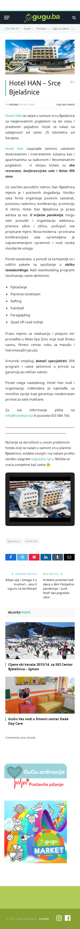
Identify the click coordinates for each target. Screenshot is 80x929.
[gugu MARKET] (35, 862)
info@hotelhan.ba (19, 415)
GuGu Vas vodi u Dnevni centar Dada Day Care (38, 721)
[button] (30, 510)
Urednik (13, 104)
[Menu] (6, 17)
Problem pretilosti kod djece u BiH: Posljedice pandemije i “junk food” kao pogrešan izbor (58, 588)
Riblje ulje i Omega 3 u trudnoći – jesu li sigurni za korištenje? (21, 584)
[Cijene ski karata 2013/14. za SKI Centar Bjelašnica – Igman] (40, 640)
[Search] (74, 17)
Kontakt (44, 919)
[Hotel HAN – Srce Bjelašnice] (40, 57)
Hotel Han (14, 148)
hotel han (31, 541)
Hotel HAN (13, 115)
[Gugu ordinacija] (35, 789)
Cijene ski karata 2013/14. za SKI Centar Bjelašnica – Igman (40, 666)
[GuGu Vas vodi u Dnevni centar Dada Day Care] (40, 695)
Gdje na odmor (65, 104)
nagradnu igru (42, 459)
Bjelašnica (13, 541)
